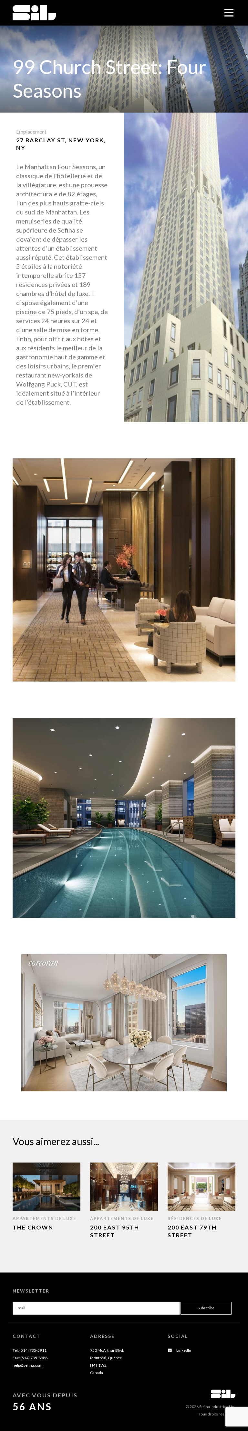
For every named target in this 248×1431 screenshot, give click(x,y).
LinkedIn (183, 1350)
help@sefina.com (28, 1365)
